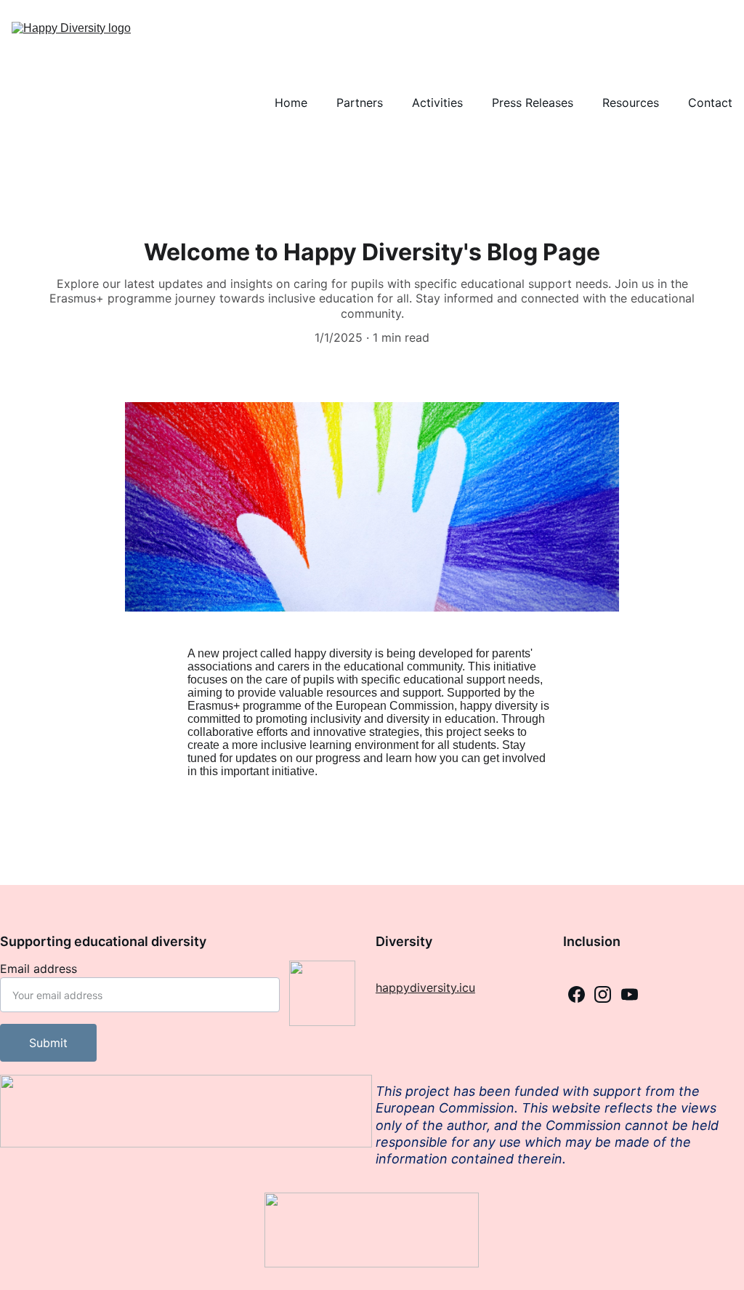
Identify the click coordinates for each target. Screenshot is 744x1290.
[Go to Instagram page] (602, 994)
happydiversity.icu (425, 987)
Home (291, 102)
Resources (630, 102)
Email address (38, 968)
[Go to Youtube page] (629, 994)
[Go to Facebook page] (576, 994)
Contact (710, 102)
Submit (48, 1042)
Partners (359, 102)
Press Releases (532, 102)
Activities (437, 102)
